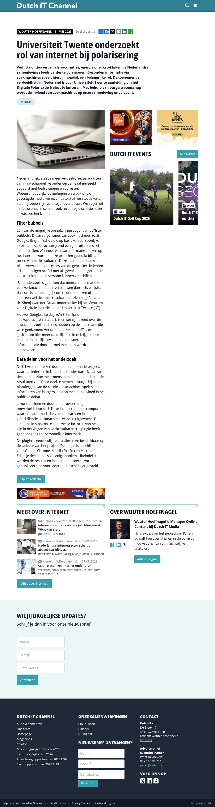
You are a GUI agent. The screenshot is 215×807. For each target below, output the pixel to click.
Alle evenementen (29, 724)
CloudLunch (86, 724)
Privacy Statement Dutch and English (93, 803)
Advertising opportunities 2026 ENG (42, 759)
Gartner (83, 729)
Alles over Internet (34, 583)
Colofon (22, 744)
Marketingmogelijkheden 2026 (38, 749)
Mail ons (146, 740)
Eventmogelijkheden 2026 (35, 754)
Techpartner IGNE (201, 803)
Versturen (27, 680)
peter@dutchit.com (153, 765)
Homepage (24, 734)
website (28, 445)
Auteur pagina (147, 559)
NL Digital (85, 734)
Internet (26, 101)
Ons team (23, 729)
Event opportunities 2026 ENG (38, 764)
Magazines (24, 739)
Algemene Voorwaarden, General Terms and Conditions (36, 803)
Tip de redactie (31, 479)
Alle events (187, 154)
